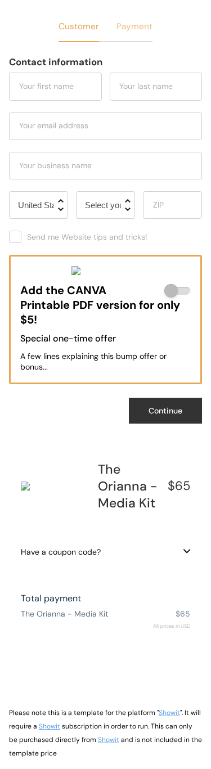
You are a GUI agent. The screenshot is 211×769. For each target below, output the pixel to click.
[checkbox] (177, 291)
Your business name (55, 165)
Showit (169, 712)
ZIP (158, 205)
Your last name (146, 86)
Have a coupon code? (61, 552)
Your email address (53, 125)
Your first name (46, 86)
